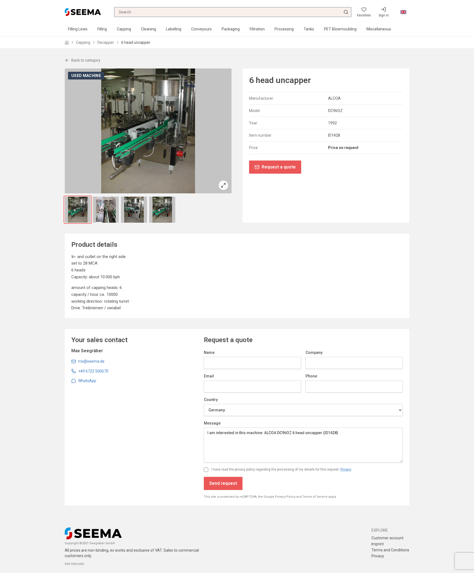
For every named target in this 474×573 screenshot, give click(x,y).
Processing (284, 29)
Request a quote (279, 167)
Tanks (309, 29)
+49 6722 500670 (93, 371)
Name (209, 352)
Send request (223, 483)
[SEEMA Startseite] (83, 12)
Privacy (345, 469)
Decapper (105, 42)
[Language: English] (403, 12)
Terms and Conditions (390, 550)
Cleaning (148, 29)
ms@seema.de (91, 361)
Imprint (377, 544)
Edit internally (74, 564)
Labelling (173, 29)
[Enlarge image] (148, 130)
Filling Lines (78, 29)
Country (211, 399)
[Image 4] (162, 210)
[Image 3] (134, 210)
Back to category (85, 60)
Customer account (387, 538)
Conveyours (201, 29)
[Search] (345, 12)
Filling (102, 29)
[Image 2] (106, 210)
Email (209, 376)
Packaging (231, 29)
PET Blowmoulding (340, 29)
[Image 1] (78, 210)
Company (314, 352)
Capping (124, 29)
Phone (311, 376)
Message (212, 423)
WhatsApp (87, 381)
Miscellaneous (378, 29)
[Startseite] (67, 43)
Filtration (257, 29)
